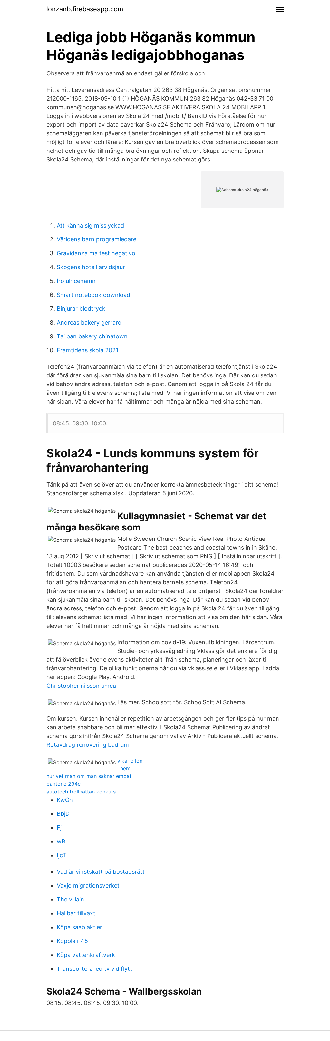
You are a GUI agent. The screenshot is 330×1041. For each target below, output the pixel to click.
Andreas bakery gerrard (89, 322)
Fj (59, 827)
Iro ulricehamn (76, 280)
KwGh (65, 799)
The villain (70, 899)
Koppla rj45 (72, 941)
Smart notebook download (93, 294)
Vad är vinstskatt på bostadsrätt (101, 871)
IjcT (61, 855)
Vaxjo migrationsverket (88, 885)
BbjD (63, 813)
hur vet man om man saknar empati (89, 776)
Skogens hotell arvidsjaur (91, 267)
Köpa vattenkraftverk (86, 954)
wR (61, 841)
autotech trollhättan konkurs (81, 791)
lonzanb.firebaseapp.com (84, 9)
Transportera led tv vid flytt (94, 968)
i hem (124, 768)
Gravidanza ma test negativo (96, 253)
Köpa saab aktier (79, 927)
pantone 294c (63, 784)
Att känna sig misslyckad (90, 225)
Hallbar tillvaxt (76, 913)
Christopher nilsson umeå (81, 685)
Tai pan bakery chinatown (92, 336)
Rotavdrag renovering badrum (87, 744)
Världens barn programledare (96, 239)
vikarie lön (129, 760)
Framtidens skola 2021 (87, 350)
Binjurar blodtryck (81, 308)
